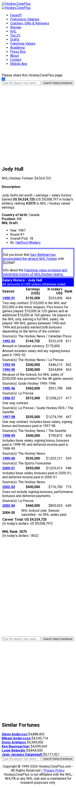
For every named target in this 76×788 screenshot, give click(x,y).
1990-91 (8, 298)
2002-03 (8, 487)
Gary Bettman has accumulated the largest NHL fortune (30, 257)
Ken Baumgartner (16, 746)
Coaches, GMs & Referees (29, 23)
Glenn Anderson (15, 734)
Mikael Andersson (16, 738)
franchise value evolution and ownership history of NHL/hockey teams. (35, 272)
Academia (17, 48)
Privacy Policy (53, 770)
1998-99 (8, 436)
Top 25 (15, 35)
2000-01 (8, 468)
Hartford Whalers (28, 243)
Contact (15, 60)
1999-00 (8, 458)
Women (15, 27)
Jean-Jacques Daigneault (22, 754)
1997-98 (8, 417)
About (14, 56)
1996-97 (8, 398)
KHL (13, 31)
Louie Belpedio (14, 750)
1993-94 (8, 365)
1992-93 (8, 341)
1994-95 (8, 370)
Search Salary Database (57, 83)
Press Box (18, 52)
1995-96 (8, 388)
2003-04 (8, 506)
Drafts (14, 39)
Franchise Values (22, 44)
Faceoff (16, 15)
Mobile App (18, 64)
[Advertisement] (38, 123)
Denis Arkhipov (14, 742)
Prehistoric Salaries (24, 19)
